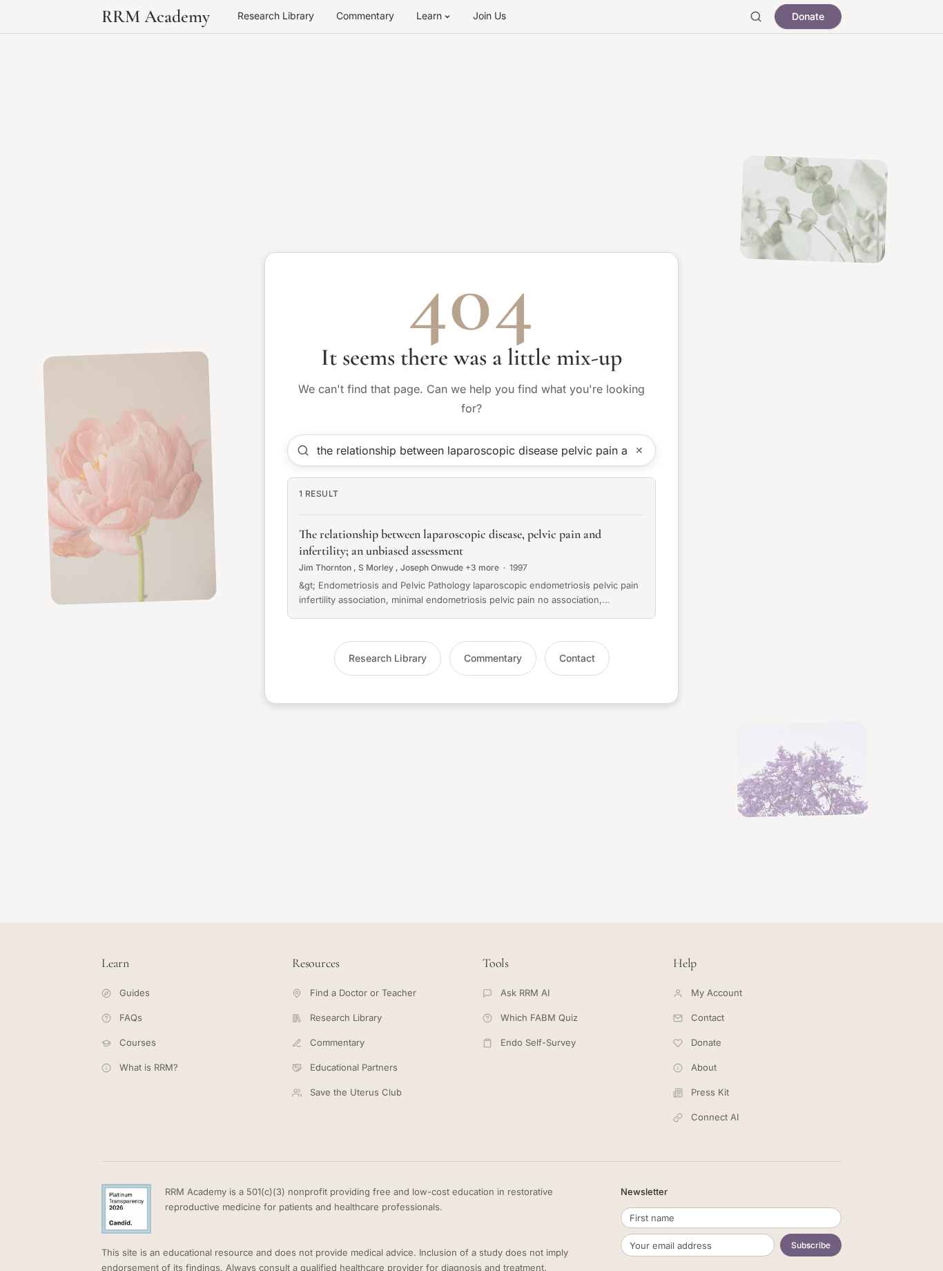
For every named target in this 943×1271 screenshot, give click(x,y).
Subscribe (810, 1245)
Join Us (489, 15)
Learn (429, 15)
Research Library (275, 15)
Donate (808, 16)
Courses (137, 1042)
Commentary (365, 15)
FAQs (130, 1017)
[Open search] (756, 16)
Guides (134, 992)
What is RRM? (148, 1067)
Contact (577, 658)
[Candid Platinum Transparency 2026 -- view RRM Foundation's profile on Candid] (126, 1209)
